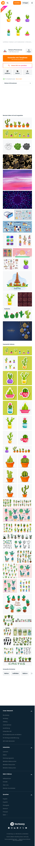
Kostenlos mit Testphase (17, 58)
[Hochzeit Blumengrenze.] (10, 354)
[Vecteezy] (3, 3)
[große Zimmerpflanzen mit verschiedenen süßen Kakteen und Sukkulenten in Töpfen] (12, 691)
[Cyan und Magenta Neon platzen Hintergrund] (17, 200)
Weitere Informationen (10, 83)
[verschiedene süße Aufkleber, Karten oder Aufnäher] (12, 226)
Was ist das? (19, 79)
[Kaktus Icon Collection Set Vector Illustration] (17, 368)
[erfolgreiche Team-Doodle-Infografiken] (17, 238)
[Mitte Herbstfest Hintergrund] (12, 279)
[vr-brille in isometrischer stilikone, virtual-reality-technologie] (8, 215)
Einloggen (25, 3)
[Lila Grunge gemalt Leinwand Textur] (17, 180)
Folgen (29, 51)
